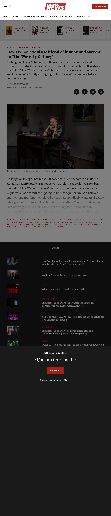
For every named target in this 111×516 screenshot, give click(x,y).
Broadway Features (35, 16)
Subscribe (100, 6)
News (6, 16)
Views (16, 16)
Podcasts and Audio (61, 16)
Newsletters (84, 16)
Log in (68, 380)
